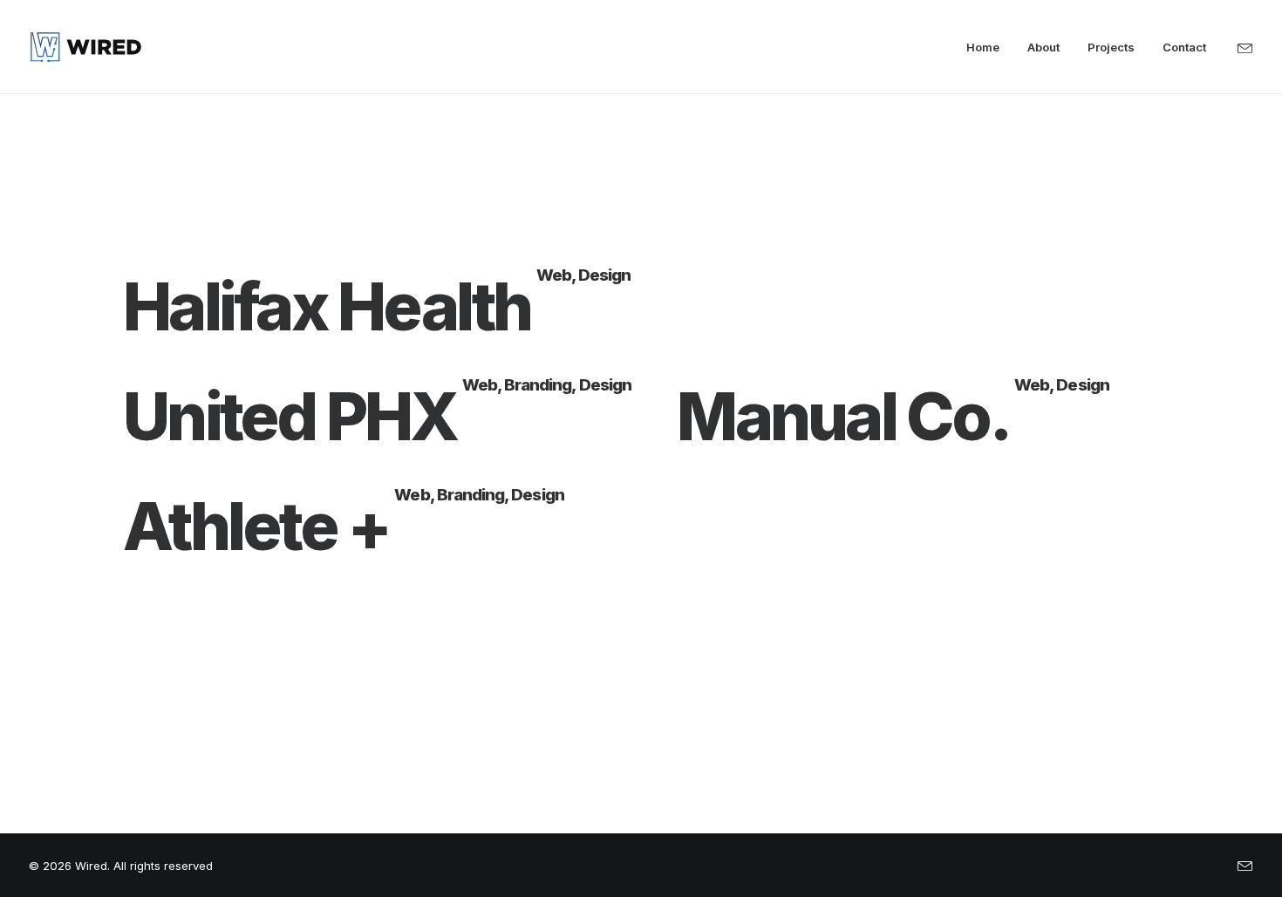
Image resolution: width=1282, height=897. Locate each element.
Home (982, 47)
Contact (1184, 47)
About (1043, 47)
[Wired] (86, 47)
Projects (1111, 47)
